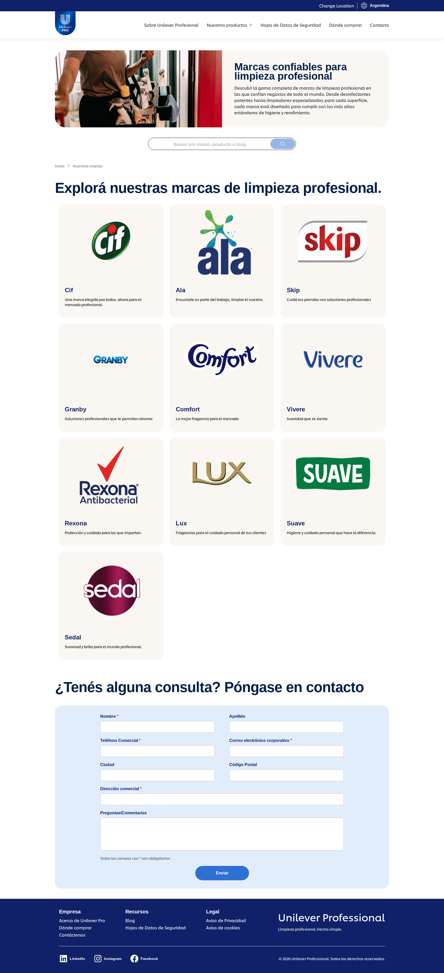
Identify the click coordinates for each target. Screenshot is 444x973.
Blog (130, 920)
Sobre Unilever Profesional (171, 25)
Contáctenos (72, 935)
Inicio (59, 165)
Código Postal (243, 764)
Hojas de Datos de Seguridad (291, 25)
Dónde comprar (345, 25)
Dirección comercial (121, 789)
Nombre (109, 716)
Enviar (222, 873)
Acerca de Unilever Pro (82, 920)
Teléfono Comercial (120, 740)
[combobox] (222, 144)
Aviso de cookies (223, 927)
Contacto (379, 25)
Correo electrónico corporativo (260, 740)
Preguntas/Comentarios (123, 813)
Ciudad (107, 764)
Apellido (237, 716)
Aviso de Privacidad (226, 920)
